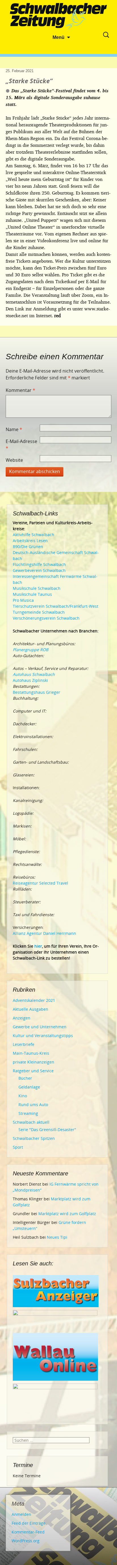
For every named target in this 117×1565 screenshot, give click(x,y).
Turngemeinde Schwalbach (39, 612)
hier (38, 946)
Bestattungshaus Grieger (36, 692)
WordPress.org (25, 1540)
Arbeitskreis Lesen (30, 540)
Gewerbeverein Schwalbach (39, 570)
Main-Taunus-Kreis (31, 1053)
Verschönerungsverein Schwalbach (46, 618)
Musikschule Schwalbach (36, 588)
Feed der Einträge (28, 1523)
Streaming (28, 1113)
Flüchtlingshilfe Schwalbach (39, 564)
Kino (22, 1095)
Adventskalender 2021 (34, 1000)
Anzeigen (21, 1018)
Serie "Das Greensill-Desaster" (47, 1129)
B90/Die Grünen (28, 546)
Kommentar (20, 390)
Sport (18, 1147)
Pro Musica (23, 600)
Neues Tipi (57, 1237)
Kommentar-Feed (28, 1532)
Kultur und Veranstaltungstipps (43, 1035)
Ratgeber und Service (33, 1070)
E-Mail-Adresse (21, 444)
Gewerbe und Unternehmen (39, 1026)
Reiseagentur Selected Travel (40, 883)
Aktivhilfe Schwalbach (33, 534)
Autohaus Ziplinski (30, 680)
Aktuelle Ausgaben (30, 1009)
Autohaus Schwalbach (34, 674)
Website (14, 460)
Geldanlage (29, 1087)
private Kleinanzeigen (33, 1062)
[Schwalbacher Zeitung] (58, 17)
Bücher (25, 1078)
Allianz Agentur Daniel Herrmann (44, 933)
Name (14, 429)
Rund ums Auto (33, 1104)
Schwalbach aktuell (31, 1122)
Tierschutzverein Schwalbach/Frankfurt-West (55, 606)
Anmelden (21, 1514)
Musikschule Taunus (32, 594)
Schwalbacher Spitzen (34, 1138)
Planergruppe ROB (30, 649)
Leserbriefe (23, 1044)
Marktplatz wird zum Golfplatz (67, 1213)
